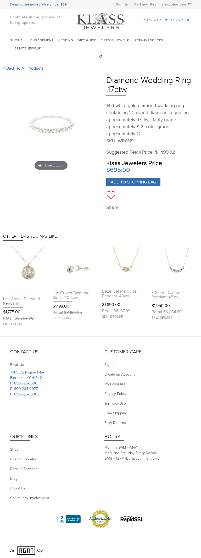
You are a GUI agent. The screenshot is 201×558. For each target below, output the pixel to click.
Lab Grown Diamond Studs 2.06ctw (71, 295)
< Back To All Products (23, 68)
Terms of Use (115, 403)
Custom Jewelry (115, 40)
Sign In (122, 4)
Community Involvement (29, 498)
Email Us (17, 365)
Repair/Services (149, 40)
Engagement (41, 40)
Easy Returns (115, 423)
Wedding (65, 40)
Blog (14, 479)
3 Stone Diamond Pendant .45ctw (167, 295)
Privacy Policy (115, 394)
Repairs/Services (23, 469)
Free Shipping (115, 413)
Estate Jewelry (28, 48)
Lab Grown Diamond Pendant (21, 301)
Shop (14, 450)
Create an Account (119, 374)
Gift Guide (86, 40)
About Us (17, 488)
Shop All (18, 40)
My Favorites (144, 4)
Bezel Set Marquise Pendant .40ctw (119, 294)
